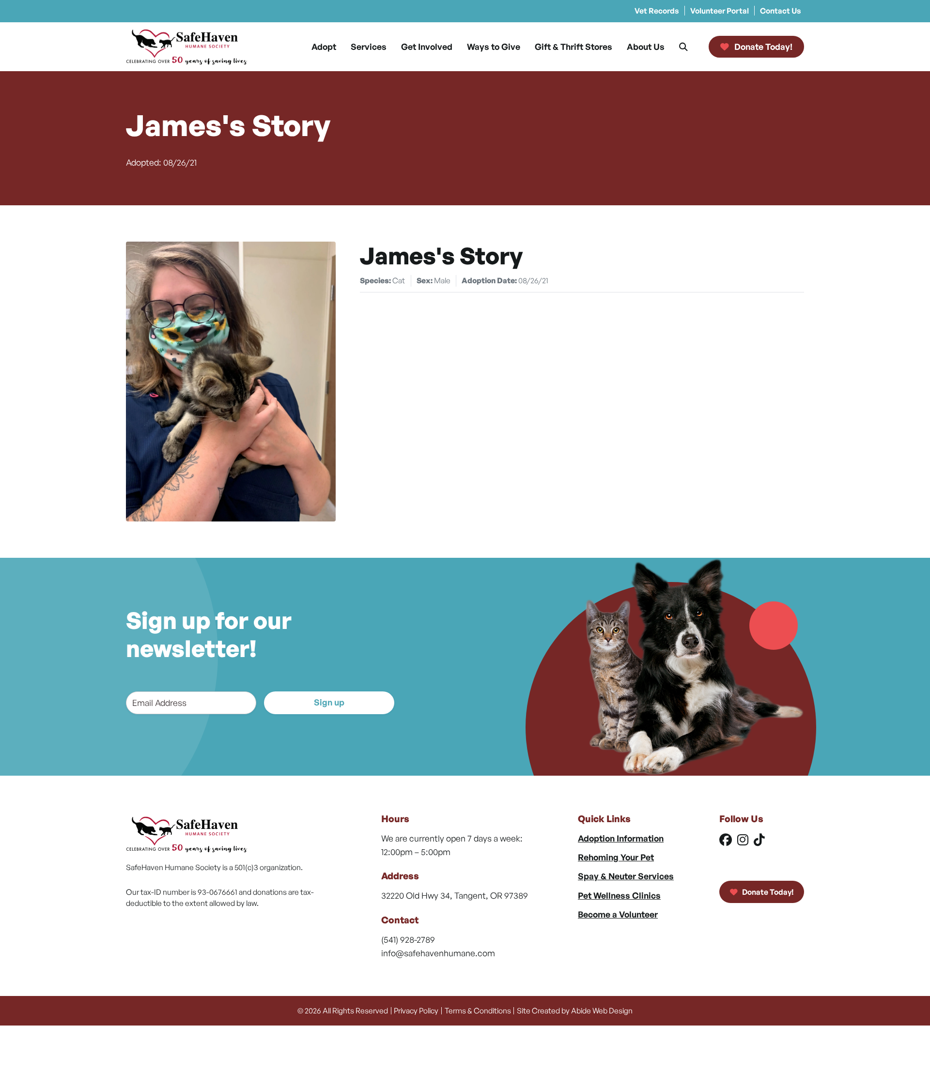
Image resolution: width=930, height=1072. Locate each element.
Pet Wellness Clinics (619, 895)
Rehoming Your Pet (616, 857)
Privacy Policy (416, 1010)
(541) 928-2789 (408, 939)
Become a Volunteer (618, 914)
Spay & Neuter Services (626, 876)
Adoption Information (621, 838)
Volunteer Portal (719, 10)
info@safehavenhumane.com (438, 953)
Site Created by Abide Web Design (575, 1010)
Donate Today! (767, 892)
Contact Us (780, 10)
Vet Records (657, 10)
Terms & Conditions (478, 1010)
